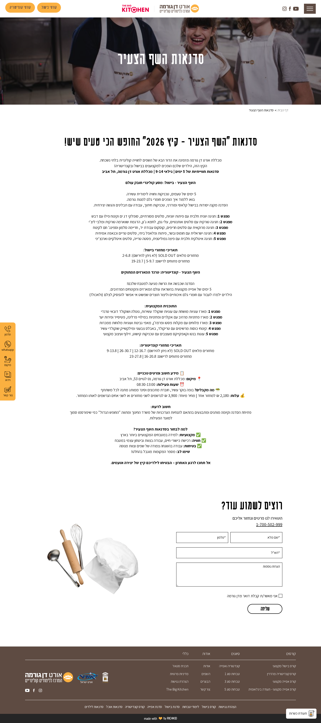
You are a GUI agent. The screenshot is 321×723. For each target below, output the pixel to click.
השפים (206, 674)
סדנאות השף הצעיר (261, 110)
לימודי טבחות (190, 706)
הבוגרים (205, 681)
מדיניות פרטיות (179, 674)
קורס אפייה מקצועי (284, 681)
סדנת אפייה (154, 706)
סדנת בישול (172, 706)
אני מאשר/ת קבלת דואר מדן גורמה (252, 595)
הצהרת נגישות (179, 681)
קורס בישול (209, 706)
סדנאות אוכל (114, 706)
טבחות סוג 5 (232, 689)
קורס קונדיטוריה (135, 706)
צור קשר (205, 689)
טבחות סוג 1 (232, 674)
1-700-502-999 (269, 524)
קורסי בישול (49, 7)
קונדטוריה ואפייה (229, 666)
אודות (206, 666)
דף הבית (283, 110)
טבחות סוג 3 (232, 681)
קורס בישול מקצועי (284, 666)
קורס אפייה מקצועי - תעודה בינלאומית (272, 689)
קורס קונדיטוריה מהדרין (281, 674)
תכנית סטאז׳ (180, 666)
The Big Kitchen (177, 689)
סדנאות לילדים (94, 706)
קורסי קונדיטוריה (20, 7)
